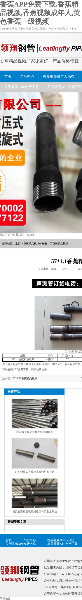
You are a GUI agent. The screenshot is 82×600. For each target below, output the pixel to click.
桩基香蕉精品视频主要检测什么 (34, 432)
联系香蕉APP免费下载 (62, 544)
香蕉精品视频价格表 (35, 243)
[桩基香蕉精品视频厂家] (19, 587)
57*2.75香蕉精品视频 (25, 378)
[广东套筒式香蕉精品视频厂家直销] (34, 453)
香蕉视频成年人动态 (58, 76)
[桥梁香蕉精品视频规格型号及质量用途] (34, 493)
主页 (18, 243)
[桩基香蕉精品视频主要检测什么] (34, 414)
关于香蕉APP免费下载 (21, 87)
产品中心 (27, 76)
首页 (7, 76)
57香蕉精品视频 (59, 243)
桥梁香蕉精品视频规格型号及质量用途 (34, 511)
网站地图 (5, 598)
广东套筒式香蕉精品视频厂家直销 (34, 471)
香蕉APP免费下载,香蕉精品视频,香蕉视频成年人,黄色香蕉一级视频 (40, 12)
